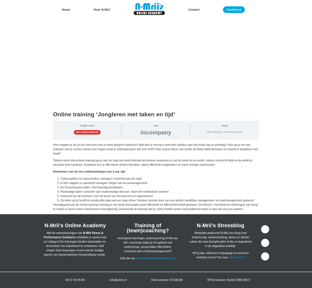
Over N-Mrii (102, 9)
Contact (194, 9)
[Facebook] (265, 229)
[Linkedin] (265, 256)
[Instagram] (265, 243)
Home (66, 9)
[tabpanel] (156, 177)
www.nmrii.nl (237, 257)
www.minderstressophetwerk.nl (155, 258)
